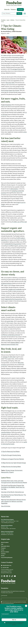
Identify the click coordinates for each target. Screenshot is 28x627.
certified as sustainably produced (10, 334)
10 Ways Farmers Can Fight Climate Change (13, 462)
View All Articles (5, 506)
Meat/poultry (4, 472)
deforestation (14, 189)
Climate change (10, 470)
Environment (18, 470)
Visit (2, 544)
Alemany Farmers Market (7, 525)
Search (19, 13)
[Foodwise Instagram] (2, 576)
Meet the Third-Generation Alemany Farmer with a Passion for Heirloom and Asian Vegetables (13, 501)
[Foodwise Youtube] (15, 576)
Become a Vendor (5, 551)
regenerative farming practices (13, 299)
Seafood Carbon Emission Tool (9, 344)
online (25, 132)
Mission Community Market (7, 531)
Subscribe (7, 9)
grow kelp (10, 321)
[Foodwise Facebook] (4, 576)
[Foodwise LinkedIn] (7, 576)
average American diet (18, 69)
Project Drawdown (6, 104)
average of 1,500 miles (9, 357)
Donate (20, 9)
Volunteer (13, 9)
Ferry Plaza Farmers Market (7, 519)
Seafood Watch (15, 342)
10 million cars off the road (19, 222)
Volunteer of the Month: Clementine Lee (12, 492)
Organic (11, 472)
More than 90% (10, 82)
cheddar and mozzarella (15, 289)
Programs (3, 548)
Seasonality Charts (5, 546)
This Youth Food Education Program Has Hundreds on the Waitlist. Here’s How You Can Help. (13, 487)
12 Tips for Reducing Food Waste (10, 451)
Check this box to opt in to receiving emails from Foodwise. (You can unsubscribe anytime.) (14, 623)
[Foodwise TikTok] (12, 576)
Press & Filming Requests (6, 557)
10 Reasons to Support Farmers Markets (12, 459)
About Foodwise (4, 542)
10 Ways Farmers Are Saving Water (11, 466)
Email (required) (4, 596)
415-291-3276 (6, 567)
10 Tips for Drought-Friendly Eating (11, 455)
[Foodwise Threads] (9, 576)
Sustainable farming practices (12, 244)
